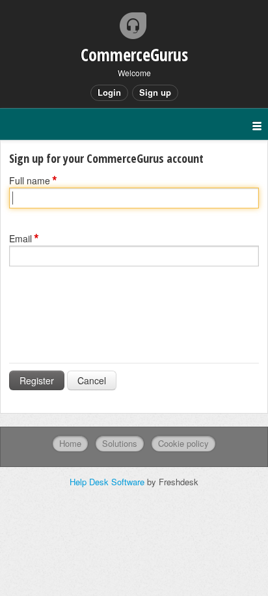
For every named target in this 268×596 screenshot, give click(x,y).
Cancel (91, 380)
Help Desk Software (108, 481)
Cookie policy (183, 443)
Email (20, 238)
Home (70, 443)
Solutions (119, 443)
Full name (29, 180)
